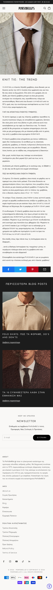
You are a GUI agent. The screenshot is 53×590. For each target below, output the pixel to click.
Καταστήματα (7, 499)
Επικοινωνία (7, 511)
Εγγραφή (41, 437)
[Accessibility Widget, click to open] (49, 586)
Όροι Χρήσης (7, 544)
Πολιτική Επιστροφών (10, 536)
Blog (4, 503)
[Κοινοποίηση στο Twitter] (20, 269)
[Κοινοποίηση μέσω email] (45, 269)
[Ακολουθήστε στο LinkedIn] (29, 561)
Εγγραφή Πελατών (9, 515)
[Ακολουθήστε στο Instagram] (10, 561)
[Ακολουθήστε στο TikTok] (23, 561)
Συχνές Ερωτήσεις (9, 495)
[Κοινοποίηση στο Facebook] (8, 269)
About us (6, 491)
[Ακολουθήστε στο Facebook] (3, 561)
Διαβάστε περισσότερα (11, 342)
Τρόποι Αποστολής (10, 528)
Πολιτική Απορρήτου (10, 540)
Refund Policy (8, 548)
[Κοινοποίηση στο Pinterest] (33, 269)
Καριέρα (5, 507)
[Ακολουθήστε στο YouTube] (16, 561)
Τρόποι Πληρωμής (9, 532)
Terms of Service (9, 552)
